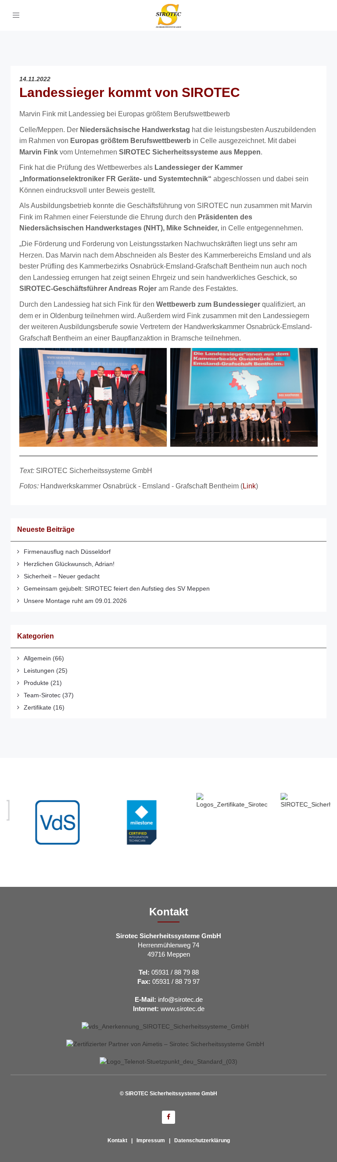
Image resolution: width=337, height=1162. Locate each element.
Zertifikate (37, 707)
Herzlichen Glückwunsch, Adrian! (69, 563)
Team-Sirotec (42, 695)
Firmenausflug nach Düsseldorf (67, 551)
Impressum (150, 1140)
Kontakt (117, 1140)
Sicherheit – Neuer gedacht (62, 576)
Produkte (36, 682)
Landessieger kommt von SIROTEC (129, 92)
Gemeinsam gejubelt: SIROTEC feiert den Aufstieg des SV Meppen (117, 588)
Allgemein (37, 658)
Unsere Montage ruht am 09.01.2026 (75, 600)
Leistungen (39, 670)
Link (249, 486)
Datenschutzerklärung (202, 1140)
